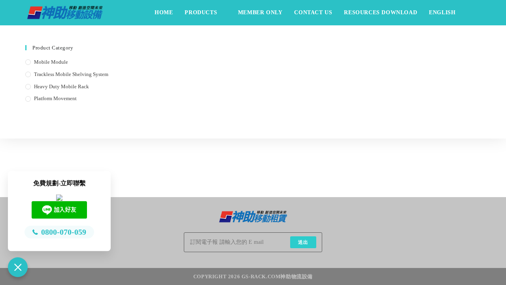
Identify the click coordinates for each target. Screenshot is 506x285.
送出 (303, 242)
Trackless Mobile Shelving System (71, 74)
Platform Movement (55, 98)
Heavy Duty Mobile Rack (61, 86)
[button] (18, 267)
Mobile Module (51, 62)
